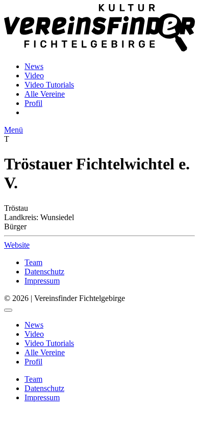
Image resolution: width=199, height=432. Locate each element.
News (33, 66)
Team (33, 262)
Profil (33, 103)
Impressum (42, 280)
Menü (13, 129)
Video (34, 75)
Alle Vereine (44, 94)
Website (17, 245)
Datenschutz (44, 271)
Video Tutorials (49, 84)
